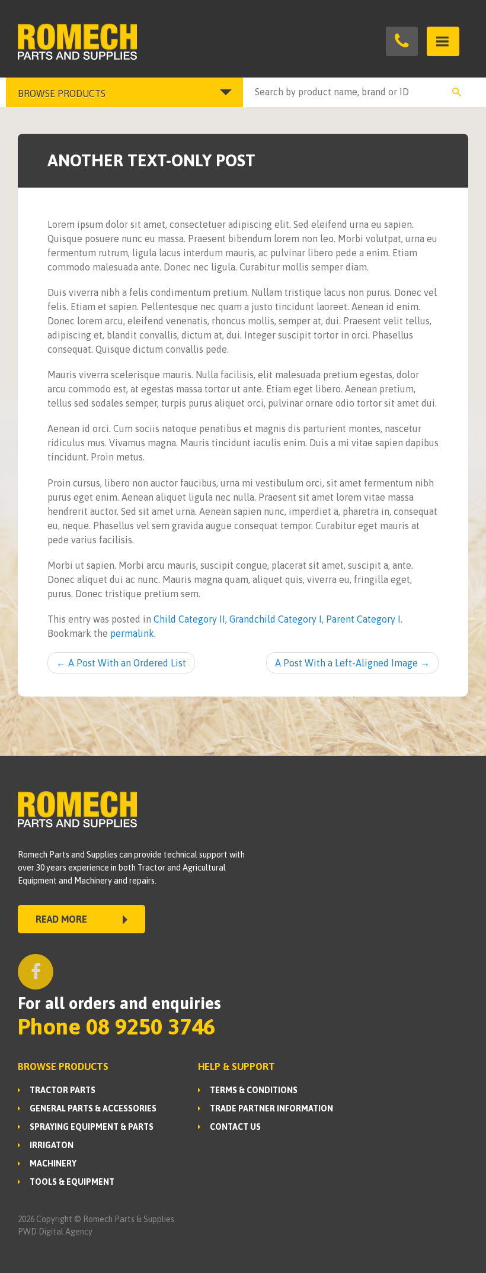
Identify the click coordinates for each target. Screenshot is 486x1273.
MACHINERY (53, 1163)
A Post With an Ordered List (121, 663)
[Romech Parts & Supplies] (130, 42)
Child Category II (189, 619)
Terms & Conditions (254, 1090)
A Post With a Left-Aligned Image (352, 663)
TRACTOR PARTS (62, 1090)
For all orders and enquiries (119, 1003)
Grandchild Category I (275, 619)
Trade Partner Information (271, 1108)
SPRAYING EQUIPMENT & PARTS (92, 1127)
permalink (132, 633)
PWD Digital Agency (55, 1231)
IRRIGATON (51, 1145)
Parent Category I (363, 619)
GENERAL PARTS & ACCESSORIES (93, 1108)
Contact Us (235, 1127)
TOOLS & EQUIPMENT (72, 1182)
